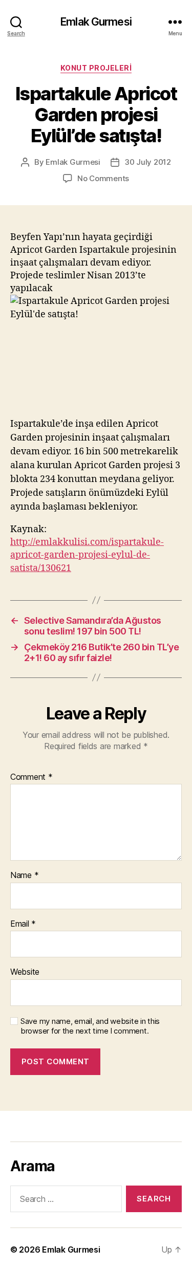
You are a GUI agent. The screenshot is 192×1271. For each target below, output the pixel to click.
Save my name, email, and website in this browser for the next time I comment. (90, 1026)
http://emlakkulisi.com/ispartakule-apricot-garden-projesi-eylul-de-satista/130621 (87, 555)
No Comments (103, 178)
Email (23, 924)
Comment (31, 777)
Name (24, 875)
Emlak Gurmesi (96, 21)
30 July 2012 (147, 162)
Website (24, 972)
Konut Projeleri (96, 67)
